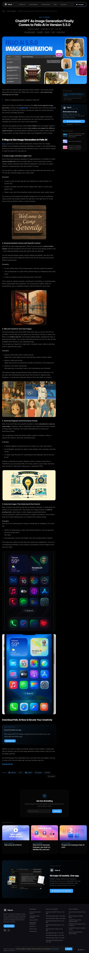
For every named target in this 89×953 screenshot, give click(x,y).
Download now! (10, 741)
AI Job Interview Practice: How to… (77, 912)
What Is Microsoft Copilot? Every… (76, 916)
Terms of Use (33, 929)
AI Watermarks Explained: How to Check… (77, 924)
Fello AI (10, 4)
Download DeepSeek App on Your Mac (55, 921)
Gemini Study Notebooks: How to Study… (76, 932)
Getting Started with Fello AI (35, 912)
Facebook (13, 772)
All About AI (22, 4)
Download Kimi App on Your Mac (55, 933)
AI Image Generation (30, 32)
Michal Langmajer (34, 29)
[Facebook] (4, 930)
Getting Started (45, 4)
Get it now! (10, 926)
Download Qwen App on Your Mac (55, 937)
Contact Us (33, 926)
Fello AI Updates (11, 11)
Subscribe (57, 811)
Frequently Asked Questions (34, 916)
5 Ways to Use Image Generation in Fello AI (73, 94)
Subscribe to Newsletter (33, 923)
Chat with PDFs (34, 920)
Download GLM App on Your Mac (55, 935)
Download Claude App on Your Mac (55, 916)
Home (3, 11)
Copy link (52, 776)
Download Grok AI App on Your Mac (54, 929)
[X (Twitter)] (8, 930)
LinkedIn (29, 772)
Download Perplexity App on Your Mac (55, 925)
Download (81, 4)
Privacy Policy (33, 931)
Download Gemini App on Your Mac (55, 918)
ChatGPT (40, 32)
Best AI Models (33, 4)
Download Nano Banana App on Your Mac (54, 941)
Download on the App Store (62, 891)
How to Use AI (60, 32)
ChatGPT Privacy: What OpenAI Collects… (75, 920)
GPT (53, 32)
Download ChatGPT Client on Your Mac (55, 912)
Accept (68, 949)
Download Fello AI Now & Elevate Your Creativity (72, 98)
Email (48, 772)
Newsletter (64, 4)
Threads (39, 772)
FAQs (55, 4)
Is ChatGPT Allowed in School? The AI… (77, 928)
